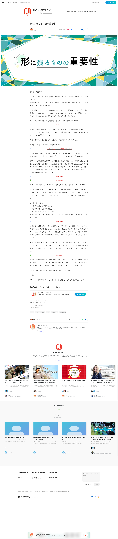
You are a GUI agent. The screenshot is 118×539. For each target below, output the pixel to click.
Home (68, 11)
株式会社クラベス (42, 9)
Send (96, 484)
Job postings (92, 11)
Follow (36, 13)
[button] (23, 473)
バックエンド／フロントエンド (38, 300)
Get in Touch (87, 484)
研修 (32, 312)
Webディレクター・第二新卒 (37, 302)
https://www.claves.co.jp (46, 13)
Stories (86, 11)
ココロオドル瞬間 (40, 312)
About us (73, 11)
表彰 (49, 312)
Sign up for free (111, 2)
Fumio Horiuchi (37, 29)
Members (80, 11)
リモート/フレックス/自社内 (37, 305)
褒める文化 (63, 312)
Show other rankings (58, 417)
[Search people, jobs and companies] (101, 2)
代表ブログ (55, 312)
